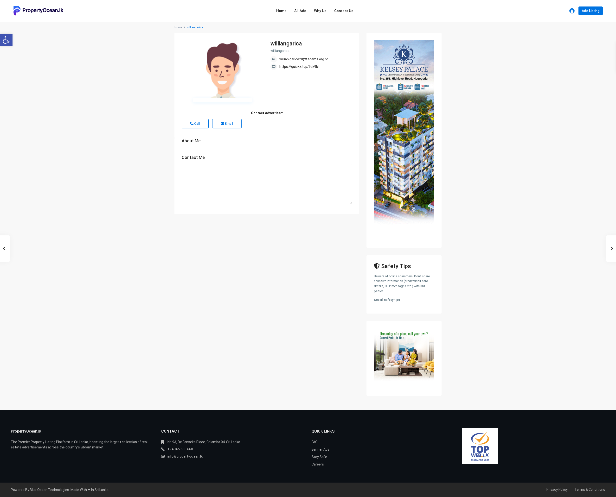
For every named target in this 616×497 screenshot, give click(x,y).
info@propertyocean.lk (185, 456)
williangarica (286, 43)
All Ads (300, 11)
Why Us (320, 11)
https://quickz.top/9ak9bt (299, 67)
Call (196, 124)
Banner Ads (320, 449)
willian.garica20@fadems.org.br (303, 59)
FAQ (315, 442)
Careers (318, 464)
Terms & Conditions (590, 489)
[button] (6, 40)
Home (281, 11)
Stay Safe (319, 457)
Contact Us (343, 11)
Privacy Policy (557, 489)
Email (228, 124)
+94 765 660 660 (180, 449)
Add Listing (590, 11)
